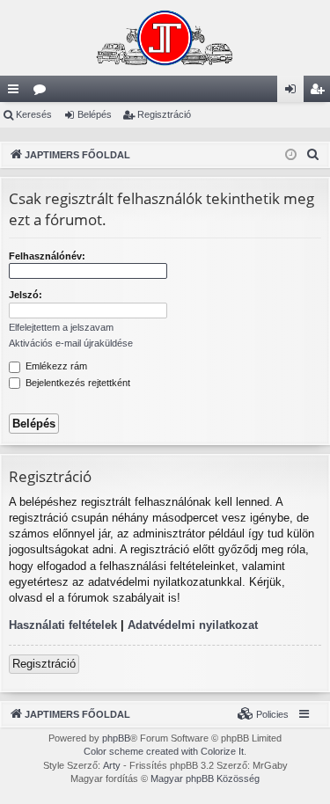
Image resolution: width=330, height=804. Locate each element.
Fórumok (43, 92)
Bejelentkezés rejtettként (76, 382)
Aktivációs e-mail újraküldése (71, 343)
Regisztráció (164, 114)
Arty (112, 765)
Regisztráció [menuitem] (320, 92)
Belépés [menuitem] (294, 92)
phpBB (116, 738)
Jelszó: (25, 294)
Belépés (94, 114)
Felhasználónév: (47, 256)
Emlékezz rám (55, 366)
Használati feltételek (63, 625)
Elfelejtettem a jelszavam (61, 327)
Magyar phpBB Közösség (205, 778)
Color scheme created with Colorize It (164, 751)
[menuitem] (313, 154)
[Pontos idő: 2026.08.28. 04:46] (291, 155)
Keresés (34, 114)
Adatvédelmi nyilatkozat (193, 625)
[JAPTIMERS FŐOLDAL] (165, 38)
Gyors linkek (16, 92)
